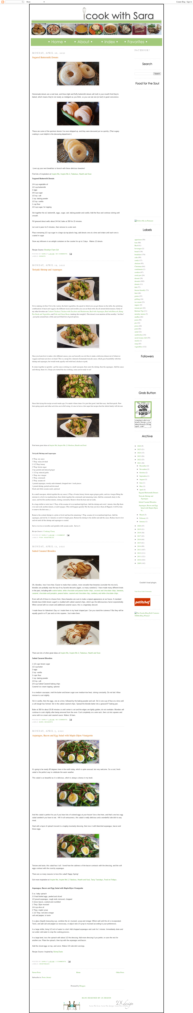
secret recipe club (141, 338)
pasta (136, 320)
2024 (139, 453)
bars (41, 722)
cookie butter (56, 591)
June (141, 483)
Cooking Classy (49, 531)
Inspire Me (55, 174)
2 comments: (61, 961)
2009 (139, 563)
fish (41, 537)
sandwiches (139, 335)
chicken (137, 263)
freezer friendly (140, 290)
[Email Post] (70, 254)
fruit (136, 293)
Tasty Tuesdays (97, 880)
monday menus (140, 314)
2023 (139, 456)
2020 (139, 526)
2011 (139, 556)
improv (137, 305)
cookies (137, 272)
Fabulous (74, 174)
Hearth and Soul (85, 174)
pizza (136, 326)
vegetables (49, 537)
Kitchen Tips (139, 311)
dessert (137, 278)
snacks (137, 340)
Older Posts (120, 972)
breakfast (138, 254)
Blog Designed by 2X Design (96, 998)
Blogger (82, 986)
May (141, 486)
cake (136, 257)
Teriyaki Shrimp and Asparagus (47, 269)
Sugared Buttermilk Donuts (45, 57)
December (143, 466)
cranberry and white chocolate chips (104, 593)
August (142, 479)
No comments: (62, 254)
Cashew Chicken (54, 311)
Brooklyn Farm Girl (51, 250)
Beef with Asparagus (97, 311)
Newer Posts (36, 972)
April (141, 489)
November (143, 469)
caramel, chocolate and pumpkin (44, 593)
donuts (42, 256)
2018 (139, 532)
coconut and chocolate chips (105, 591)
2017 (139, 536)
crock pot (138, 275)
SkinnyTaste (58, 952)
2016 (139, 539)
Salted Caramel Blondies (44, 550)
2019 (139, 529)
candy (137, 260)
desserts (49, 722)
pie (136, 323)
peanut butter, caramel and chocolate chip (74, 593)
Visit (143, 591)
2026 (139, 446)
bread (137, 251)
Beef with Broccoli (111, 311)
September (143, 476)
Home (78, 972)
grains (137, 296)
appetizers (138, 239)
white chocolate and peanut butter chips (78, 591)
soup (136, 343)
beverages (138, 248)
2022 (139, 459)
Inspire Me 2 (65, 174)
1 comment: (61, 535)
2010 (139, 560)
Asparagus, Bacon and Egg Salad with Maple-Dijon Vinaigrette (62, 735)
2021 (139, 463)
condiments (139, 269)
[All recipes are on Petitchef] (142, 605)
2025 (139, 449)
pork (136, 329)
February (142, 518)
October (142, 472)
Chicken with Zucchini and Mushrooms (75, 311)
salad (136, 332)
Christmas (138, 266)
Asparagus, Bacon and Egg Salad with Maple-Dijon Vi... (148, 508)
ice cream (138, 302)
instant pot (138, 308)
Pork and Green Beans (62, 314)
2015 (139, 543)
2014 (139, 546)
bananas (120, 591)
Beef (136, 245)
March (141, 514)
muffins (137, 317)
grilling (137, 299)
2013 (139, 549)
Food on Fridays (110, 880)
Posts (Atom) (46, 977)
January (142, 521)
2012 (139, 553)
